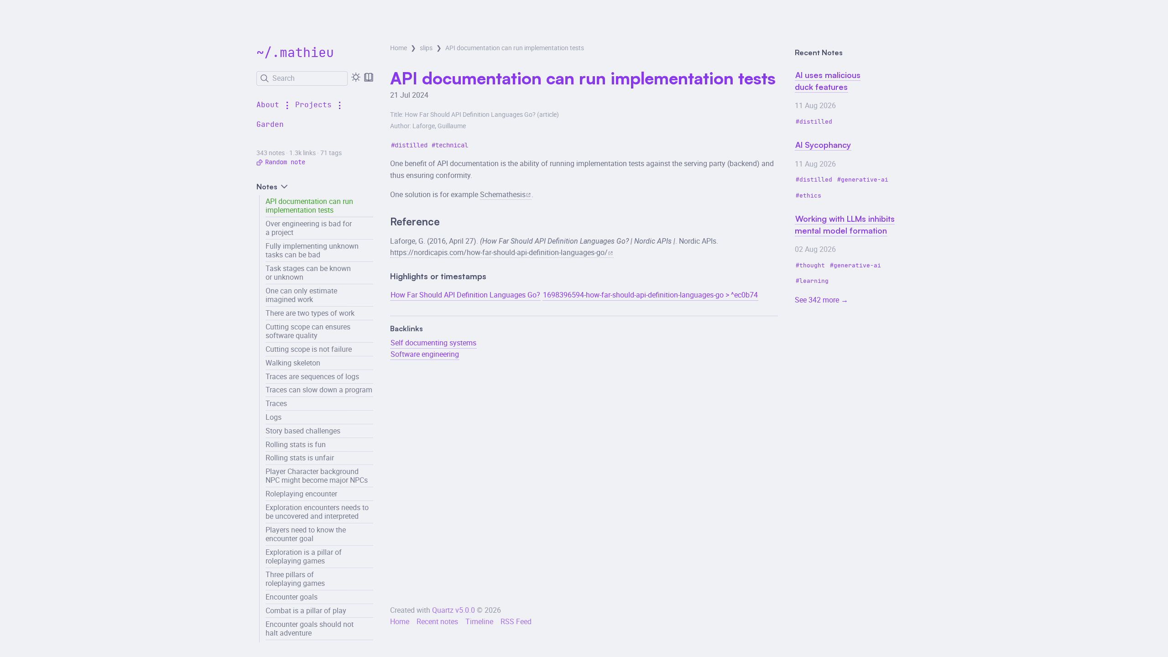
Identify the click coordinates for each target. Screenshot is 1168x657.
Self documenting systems (433, 343)
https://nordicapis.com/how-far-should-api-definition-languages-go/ (499, 252)
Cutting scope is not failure (309, 349)
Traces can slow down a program (319, 390)
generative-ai (864, 180)
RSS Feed (516, 621)
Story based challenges (303, 431)
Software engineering (425, 354)
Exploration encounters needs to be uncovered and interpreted (317, 511)
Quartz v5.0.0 (453, 610)
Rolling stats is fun (296, 444)
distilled (411, 145)
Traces (276, 403)
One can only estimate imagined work (301, 295)
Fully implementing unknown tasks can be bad (312, 250)
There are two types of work (310, 313)
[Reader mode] (368, 77)
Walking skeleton (293, 363)
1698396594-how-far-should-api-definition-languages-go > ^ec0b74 (650, 295)
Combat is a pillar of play (306, 610)
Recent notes (437, 621)
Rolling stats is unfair (300, 458)
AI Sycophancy (823, 145)
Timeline (479, 621)
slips (426, 48)
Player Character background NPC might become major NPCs (317, 475)
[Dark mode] (355, 77)
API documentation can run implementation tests (309, 205)
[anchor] (448, 222)
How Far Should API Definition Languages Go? (465, 295)
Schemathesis (503, 194)
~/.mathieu (295, 53)
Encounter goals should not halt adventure (310, 628)
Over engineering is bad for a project (309, 228)
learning (814, 281)
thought (812, 266)
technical (451, 145)
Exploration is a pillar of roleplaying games (304, 556)
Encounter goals (292, 597)
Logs (274, 417)
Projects (313, 105)
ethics (810, 196)
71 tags (331, 153)
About (267, 105)
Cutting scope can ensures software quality (308, 331)
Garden (270, 124)
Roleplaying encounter (301, 494)
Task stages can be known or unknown (308, 272)
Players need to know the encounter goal (306, 534)
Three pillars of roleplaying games (295, 578)
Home (398, 48)
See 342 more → (821, 300)
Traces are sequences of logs (312, 376)
